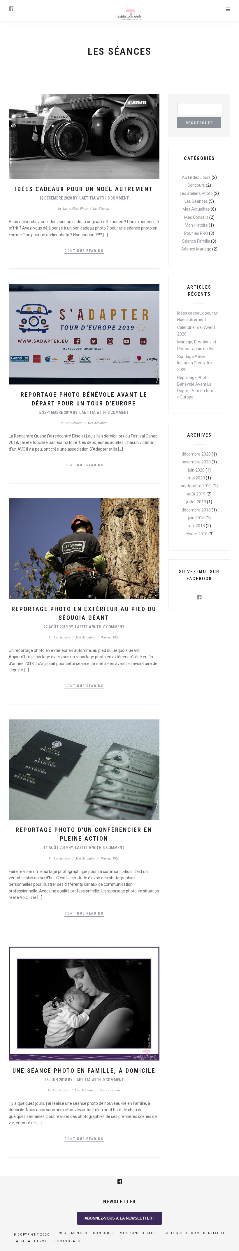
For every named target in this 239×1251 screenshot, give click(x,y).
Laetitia (87, 198)
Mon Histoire (196, 225)
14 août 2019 (55, 847)
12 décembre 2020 (55, 198)
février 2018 (196, 534)
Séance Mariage (196, 249)
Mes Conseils (196, 217)
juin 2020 (196, 470)
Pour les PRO (110, 637)
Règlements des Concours (86, 1233)
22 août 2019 (55, 626)
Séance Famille (110, 1090)
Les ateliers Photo (75, 208)
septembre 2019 (196, 486)
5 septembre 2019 (55, 412)
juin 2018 (196, 518)
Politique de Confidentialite (194, 1233)
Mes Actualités (97, 422)
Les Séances (101, 208)
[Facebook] (199, 597)
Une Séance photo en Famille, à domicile (84, 1070)
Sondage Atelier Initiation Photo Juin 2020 (195, 363)
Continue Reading (84, 251)
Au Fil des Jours (196, 177)
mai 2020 (196, 478)
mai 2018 (196, 525)
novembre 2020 (196, 462)
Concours (196, 185)
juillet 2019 (196, 502)
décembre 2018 (196, 510)
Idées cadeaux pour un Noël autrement (84, 189)
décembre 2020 (196, 454)
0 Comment (118, 198)
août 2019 (196, 494)
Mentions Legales (139, 1233)
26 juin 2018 (55, 1079)
